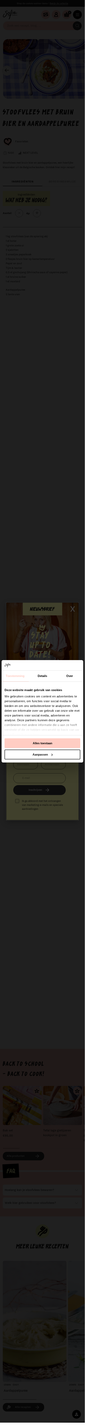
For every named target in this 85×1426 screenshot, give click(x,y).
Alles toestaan (42, 743)
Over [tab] (69, 676)
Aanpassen (40, 754)
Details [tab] (42, 676)
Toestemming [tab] (15, 676)
